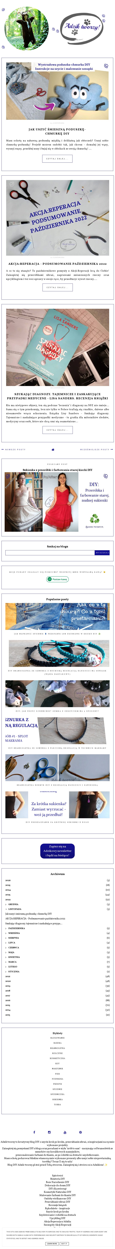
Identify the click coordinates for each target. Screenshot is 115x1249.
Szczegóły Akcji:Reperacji (57, 1225)
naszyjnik (57, 1069)
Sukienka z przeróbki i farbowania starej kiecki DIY (57, 470)
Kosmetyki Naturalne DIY (57, 1192)
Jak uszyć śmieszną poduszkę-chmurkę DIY (57, 132)
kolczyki (57, 1053)
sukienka (57, 1100)
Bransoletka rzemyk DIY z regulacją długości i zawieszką (57, 785)
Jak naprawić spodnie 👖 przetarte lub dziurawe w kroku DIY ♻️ (57, 634)
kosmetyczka (57, 1058)
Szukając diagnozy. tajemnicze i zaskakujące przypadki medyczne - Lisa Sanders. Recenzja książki (57, 396)
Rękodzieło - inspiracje (57, 1208)
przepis (57, 1084)
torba (57, 1105)
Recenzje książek (58, 1205)
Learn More (52, 1244)
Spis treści (57, 1175)
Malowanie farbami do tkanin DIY (57, 1195)
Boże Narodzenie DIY (57, 1182)
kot (57, 1064)
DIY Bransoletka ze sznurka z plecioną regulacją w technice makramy (58, 748)
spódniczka (57, 1094)
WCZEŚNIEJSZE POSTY (95, 450)
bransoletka (57, 1048)
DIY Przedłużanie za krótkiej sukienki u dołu (57, 822)
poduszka (57, 1079)
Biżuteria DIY (57, 1179)
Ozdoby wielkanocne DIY (57, 1198)
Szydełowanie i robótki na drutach (57, 1215)
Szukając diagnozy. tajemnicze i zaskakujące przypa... (33, 923)
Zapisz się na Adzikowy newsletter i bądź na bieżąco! (57, 851)
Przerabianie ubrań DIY (57, 1202)
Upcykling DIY (57, 1218)
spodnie (57, 1089)
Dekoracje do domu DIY (57, 1185)
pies (57, 1074)
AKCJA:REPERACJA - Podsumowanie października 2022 (57, 264)
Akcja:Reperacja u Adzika (57, 1221)
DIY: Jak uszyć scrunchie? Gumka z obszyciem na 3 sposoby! (57, 711)
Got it (64, 1244)
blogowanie (57, 1038)
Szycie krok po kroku (57, 1212)
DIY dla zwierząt (57, 1189)
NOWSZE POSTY (15, 450)
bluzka (58, 1043)
